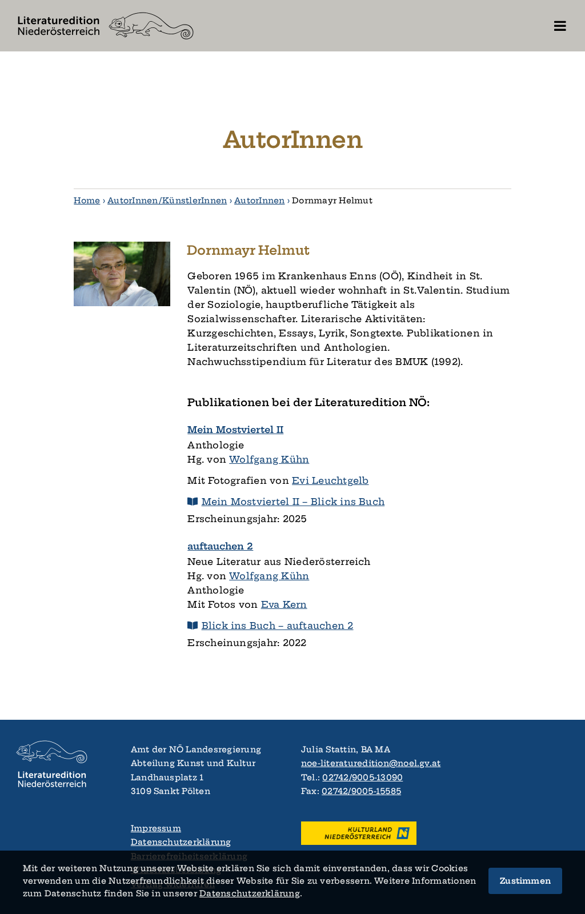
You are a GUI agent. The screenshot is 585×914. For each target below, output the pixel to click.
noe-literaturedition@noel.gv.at (370, 763)
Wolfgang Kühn (269, 459)
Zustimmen (525, 881)
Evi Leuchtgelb (330, 480)
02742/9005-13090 (362, 777)
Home (87, 200)
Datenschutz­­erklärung (249, 893)
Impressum (156, 828)
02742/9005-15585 (361, 791)
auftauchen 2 (220, 546)
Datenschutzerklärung (181, 842)
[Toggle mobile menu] (561, 26)
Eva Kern (284, 604)
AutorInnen (259, 200)
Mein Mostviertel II (235, 429)
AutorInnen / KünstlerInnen (167, 200)
